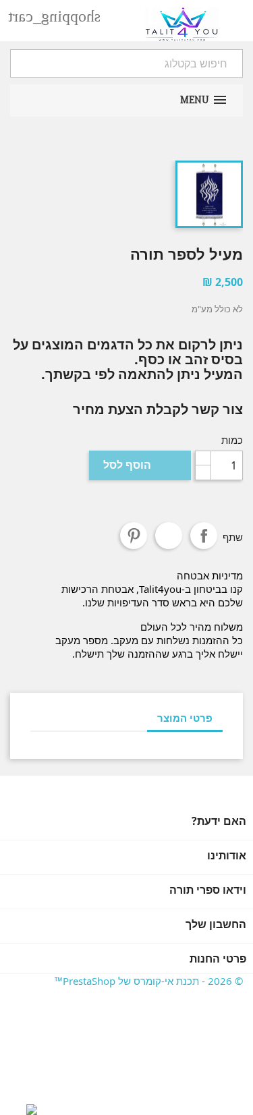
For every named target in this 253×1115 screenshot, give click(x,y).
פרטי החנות (218, 958)
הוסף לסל (139, 465)
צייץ (168, 535)
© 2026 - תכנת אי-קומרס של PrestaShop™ (149, 981)
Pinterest (133, 535)
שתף (203, 535)
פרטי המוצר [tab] (185, 717)
